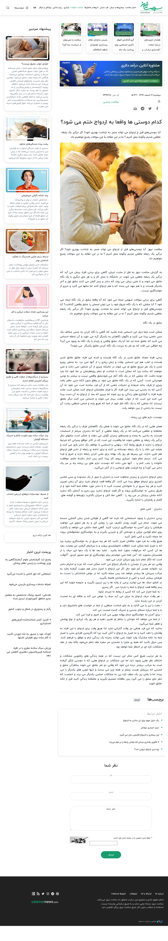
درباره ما (159, 893)
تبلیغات (133, 893)
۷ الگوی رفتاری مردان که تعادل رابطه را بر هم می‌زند (134, 742)
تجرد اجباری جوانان (150, 727)
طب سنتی (104, 7)
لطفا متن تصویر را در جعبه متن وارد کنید (133, 838)
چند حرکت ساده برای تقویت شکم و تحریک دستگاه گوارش (27, 437)
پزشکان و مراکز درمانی (42, 7)
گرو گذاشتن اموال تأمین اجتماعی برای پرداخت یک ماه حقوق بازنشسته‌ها (124, 47)
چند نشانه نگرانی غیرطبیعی (34, 195)
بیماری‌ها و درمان (117, 7)
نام (111, 775)
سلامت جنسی (111, 102)
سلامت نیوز (151, 7)
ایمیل (111, 792)
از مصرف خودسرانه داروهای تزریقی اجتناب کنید (27, 496)
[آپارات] (57, 894)
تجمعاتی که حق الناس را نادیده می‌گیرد (29, 574)
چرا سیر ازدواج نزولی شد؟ (146, 749)
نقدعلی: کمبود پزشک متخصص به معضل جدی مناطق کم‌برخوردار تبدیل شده (28, 596)
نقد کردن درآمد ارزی (42, 535)
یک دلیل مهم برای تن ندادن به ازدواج (141, 720)
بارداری (66, 7)
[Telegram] (142, 108)
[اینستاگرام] (48, 894)
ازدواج (137, 699)
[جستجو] (7, 7)
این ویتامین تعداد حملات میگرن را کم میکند (29, 313)
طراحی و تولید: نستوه (147, 921)
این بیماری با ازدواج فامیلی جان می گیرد (139, 735)
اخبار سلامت (130, 7)
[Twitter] (150, 108)
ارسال (111, 854)
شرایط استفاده (118, 893)
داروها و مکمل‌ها (91, 7)
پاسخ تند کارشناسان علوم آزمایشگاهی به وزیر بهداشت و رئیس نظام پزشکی (28, 561)
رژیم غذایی (58, 7)
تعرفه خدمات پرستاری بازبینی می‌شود (30, 584)
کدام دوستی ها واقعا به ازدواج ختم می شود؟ (111, 122)
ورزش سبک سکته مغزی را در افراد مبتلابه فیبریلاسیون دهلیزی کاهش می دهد (29, 651)
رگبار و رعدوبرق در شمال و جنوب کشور (29, 609)
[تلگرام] (53, 894)
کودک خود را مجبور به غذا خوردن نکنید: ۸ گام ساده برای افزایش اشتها (29, 635)
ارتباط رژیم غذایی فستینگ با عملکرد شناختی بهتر (30, 258)
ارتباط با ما (146, 893)
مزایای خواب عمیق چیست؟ (34, 63)
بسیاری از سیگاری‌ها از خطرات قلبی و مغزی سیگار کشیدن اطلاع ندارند (27, 378)
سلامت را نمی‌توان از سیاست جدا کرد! (72, 42)
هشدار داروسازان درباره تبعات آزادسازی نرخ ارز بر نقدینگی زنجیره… (151, 47)
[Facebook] (157, 108)
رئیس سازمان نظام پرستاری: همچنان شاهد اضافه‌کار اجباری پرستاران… (97, 47)
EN (34, 7)
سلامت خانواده (77, 7)
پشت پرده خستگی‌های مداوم (34, 144)
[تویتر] (43, 894)
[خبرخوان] (38, 894)
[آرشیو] (33, 894)
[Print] (135, 108)
